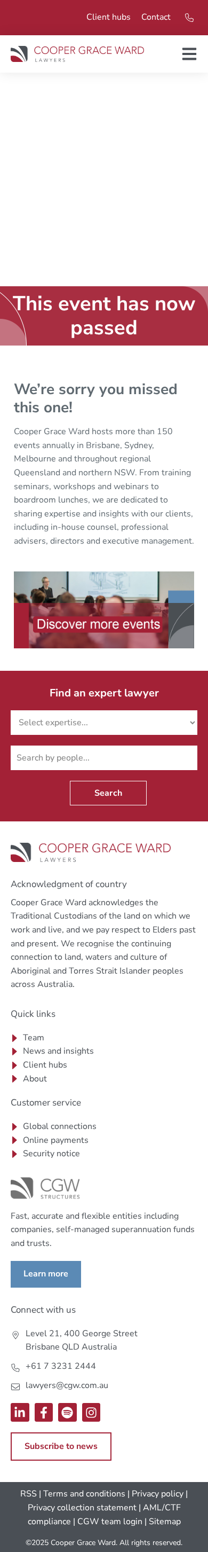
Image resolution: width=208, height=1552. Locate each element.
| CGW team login (107, 1521)
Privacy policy (157, 1494)
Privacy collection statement (82, 1508)
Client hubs (108, 17)
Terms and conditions (84, 1494)
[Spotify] (67, 1412)
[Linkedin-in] (20, 1412)
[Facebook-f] (44, 1412)
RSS (28, 1494)
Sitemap (165, 1521)
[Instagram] (91, 1412)
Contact (156, 17)
